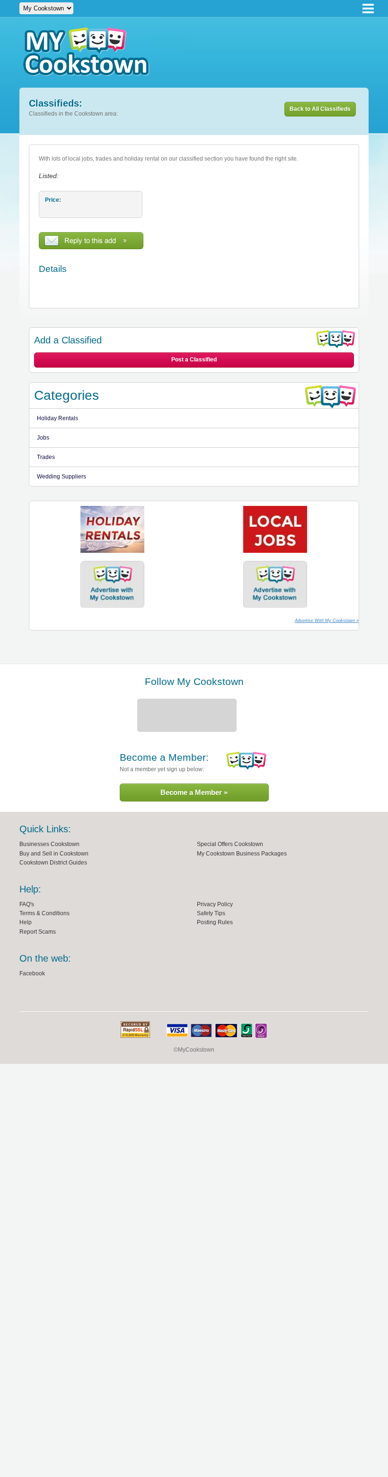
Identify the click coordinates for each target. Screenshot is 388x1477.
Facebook (32, 973)
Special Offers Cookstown (230, 844)
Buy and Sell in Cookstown (53, 853)
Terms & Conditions (44, 913)
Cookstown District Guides (53, 862)
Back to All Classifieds (320, 109)
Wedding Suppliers (61, 476)
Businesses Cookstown (49, 844)
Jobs (43, 437)
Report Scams (37, 931)
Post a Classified (194, 359)
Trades (46, 457)
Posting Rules (215, 922)
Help (25, 922)
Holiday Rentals (57, 418)
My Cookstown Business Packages (242, 853)
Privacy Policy (215, 904)
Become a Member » (194, 792)
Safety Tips (211, 913)
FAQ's (26, 904)
